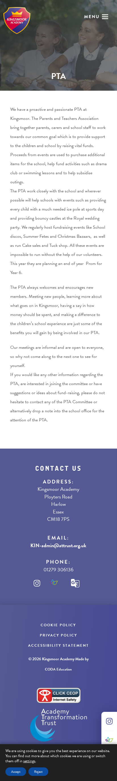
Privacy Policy (58, 635)
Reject (38, 771)
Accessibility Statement (58, 645)
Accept (15, 771)
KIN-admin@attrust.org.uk (58, 545)
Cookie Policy (58, 625)
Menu (92, 16)
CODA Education (58, 669)
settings (29, 761)
